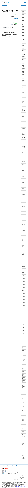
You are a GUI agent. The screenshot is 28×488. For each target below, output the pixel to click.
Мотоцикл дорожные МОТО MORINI (23, 28)
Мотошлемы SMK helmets (24, 327)
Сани (22, 115)
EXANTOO (24, 359)
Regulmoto (23, 101)
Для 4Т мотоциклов (23, 400)
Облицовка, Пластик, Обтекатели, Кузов (23, 175)
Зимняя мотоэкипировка (23, 259)
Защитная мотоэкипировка (23, 253)
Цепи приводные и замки (23, 216)
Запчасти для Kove (23, 146)
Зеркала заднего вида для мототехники (23, 432)
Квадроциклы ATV (16, 472)
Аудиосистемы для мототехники (23, 431)
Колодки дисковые (23, 391)
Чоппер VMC (23, 92)
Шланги (22, 225)
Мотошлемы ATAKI (24, 293)
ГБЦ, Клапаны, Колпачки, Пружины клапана (23, 136)
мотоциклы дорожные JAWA (23, 37)
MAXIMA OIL (23, 420)
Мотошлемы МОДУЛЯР (23, 310)
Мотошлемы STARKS (24, 292)
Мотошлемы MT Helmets (24, 280)
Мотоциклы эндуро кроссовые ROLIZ (23, 76)
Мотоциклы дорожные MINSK (23, 19)
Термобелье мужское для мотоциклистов (23, 363)
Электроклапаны (23, 230)
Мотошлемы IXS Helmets (24, 281)
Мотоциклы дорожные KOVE (23, 16)
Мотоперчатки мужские (23, 350)
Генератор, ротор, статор (23, 137)
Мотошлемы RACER (24, 283)
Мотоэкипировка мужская (23, 347)
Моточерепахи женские (23, 342)
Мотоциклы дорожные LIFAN (23, 17)
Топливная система (23, 205)
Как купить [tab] (12, 27)
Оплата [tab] (16, 27)
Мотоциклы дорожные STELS (23, 31)
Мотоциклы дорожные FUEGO (23, 14)
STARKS (23, 358)
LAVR (22, 418)
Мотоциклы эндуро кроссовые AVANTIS (23, 64)
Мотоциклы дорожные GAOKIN (23, 35)
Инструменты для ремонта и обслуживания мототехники (23, 434)
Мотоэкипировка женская (23, 336)
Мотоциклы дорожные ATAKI (23, 12)
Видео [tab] (8, 27)
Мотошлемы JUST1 (24, 304)
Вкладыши (22, 133)
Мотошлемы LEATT (24, 301)
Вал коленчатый (23, 129)
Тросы (22, 207)
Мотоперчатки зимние (23, 266)
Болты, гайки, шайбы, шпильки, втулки (23, 128)
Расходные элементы (16, 477)
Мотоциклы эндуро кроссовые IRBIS (23, 68)
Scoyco (23, 351)
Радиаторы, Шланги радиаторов (23, 188)
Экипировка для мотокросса (23, 374)
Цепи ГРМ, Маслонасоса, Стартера (23, 213)
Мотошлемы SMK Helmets (24, 287)
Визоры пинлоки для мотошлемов (23, 289)
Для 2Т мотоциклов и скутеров (23, 398)
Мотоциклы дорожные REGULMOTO (23, 22)
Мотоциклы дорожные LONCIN (23, 39)
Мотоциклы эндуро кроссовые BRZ (23, 52)
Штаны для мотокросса (23, 381)
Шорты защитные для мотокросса (23, 380)
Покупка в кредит (10, 471)
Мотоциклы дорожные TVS (23, 32)
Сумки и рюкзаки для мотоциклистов (23, 450)
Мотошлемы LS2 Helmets (24, 278)
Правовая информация (10, 472)
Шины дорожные (23, 244)
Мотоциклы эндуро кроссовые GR (23, 56)
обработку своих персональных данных (20, 486)
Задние (23, 245)
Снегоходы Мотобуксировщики (22, 111)
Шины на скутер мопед (23, 249)
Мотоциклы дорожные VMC (23, 34)
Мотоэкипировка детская (23, 366)
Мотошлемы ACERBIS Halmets (24, 305)
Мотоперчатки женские (23, 339)
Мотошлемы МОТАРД (23, 330)
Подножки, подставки (23, 181)
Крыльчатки (23, 165)
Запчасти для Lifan (23, 147)
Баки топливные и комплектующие (23, 123)
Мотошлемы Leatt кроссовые (24, 256)
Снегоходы (23, 116)
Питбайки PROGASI (23, 45)
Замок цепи (23, 223)
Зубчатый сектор (23, 153)
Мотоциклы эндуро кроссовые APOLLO (23, 59)
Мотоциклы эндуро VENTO (23, 57)
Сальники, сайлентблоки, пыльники (23, 199)
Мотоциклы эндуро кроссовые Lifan (23, 70)
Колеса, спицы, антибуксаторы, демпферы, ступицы (23, 157)
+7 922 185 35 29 (4, 2)
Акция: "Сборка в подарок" (10, 473)
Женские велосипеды (23, 459)
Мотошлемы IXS (24, 313)
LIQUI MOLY (23, 419)
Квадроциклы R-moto (23, 109)
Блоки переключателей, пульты (23, 126)
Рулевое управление (23, 193)
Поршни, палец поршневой (23, 196)
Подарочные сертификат (23, 439)
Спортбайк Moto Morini (23, 87)
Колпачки (22, 160)
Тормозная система (23, 206)
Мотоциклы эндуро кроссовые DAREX (23, 82)
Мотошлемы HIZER (24, 286)
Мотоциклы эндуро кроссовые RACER (23, 72)
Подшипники (23, 182)
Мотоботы (22, 271)
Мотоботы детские (23, 371)
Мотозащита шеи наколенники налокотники (23, 254)
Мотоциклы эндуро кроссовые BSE (23, 48)
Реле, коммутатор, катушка (23, 189)
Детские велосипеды (23, 458)
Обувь (22, 265)
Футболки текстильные (23, 378)
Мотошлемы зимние (23, 262)
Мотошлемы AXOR (24, 284)
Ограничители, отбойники (23, 176)
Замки (22, 151)
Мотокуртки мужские (23, 348)
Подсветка (23, 444)
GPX (22, 102)
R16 (22, 239)
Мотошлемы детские (23, 369)
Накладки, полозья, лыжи (23, 169)
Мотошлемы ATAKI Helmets (24, 277)
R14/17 (23, 238)
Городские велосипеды (23, 455)
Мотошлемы (23, 272)
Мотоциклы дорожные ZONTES (23, 24)
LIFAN (22, 100)
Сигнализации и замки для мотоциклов (23, 448)
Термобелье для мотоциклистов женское (23, 345)
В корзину (15, 18)
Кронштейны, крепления (23, 164)
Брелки (23, 442)
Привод (22, 183)
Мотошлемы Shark (24, 275)
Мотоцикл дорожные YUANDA (23, 26)
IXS (23, 360)
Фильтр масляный (23, 406)
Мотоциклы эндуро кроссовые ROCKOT (23, 74)
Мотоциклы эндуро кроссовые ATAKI (23, 61)
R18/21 (23, 240)
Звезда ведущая (23, 387)
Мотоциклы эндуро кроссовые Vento (23, 78)
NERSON (22, 428)
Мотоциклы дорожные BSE (23, 29)
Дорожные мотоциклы (23, 11)
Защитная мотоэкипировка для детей (23, 368)
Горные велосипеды (23, 454)
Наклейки (23, 443)
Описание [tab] (4, 27)
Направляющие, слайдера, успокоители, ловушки (23, 171)
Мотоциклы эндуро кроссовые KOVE (23, 50)
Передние (23, 246)
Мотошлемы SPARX (24, 302)
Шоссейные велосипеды (23, 462)
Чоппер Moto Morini (23, 91)
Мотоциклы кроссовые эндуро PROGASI (23, 54)
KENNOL (22, 427)
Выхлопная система (23, 134)
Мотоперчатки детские (23, 372)
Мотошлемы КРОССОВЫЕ (23, 290)
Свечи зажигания (23, 397)
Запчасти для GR (23, 145)
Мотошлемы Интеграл (23, 273)
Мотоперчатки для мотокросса (23, 377)
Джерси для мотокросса (23, 375)
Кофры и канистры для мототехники (23, 436)
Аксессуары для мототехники (22, 429)
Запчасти (22, 117)
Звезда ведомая (23, 386)
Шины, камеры (22, 231)
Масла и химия (22, 409)
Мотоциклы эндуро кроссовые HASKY (23, 66)
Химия (22, 410)
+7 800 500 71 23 (22, 471)
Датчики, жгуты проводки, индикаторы (23, 142)
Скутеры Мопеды (22, 93)
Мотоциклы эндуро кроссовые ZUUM (23, 80)
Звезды (22, 152)
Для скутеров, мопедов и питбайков (23, 402)
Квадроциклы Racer (23, 110)
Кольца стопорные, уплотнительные (23, 161)
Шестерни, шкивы (23, 224)
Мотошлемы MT (24, 333)
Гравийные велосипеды (23, 457)
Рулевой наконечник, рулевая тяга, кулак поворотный (23, 194)
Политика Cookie (20, 485)
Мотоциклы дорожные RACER (23, 20)
